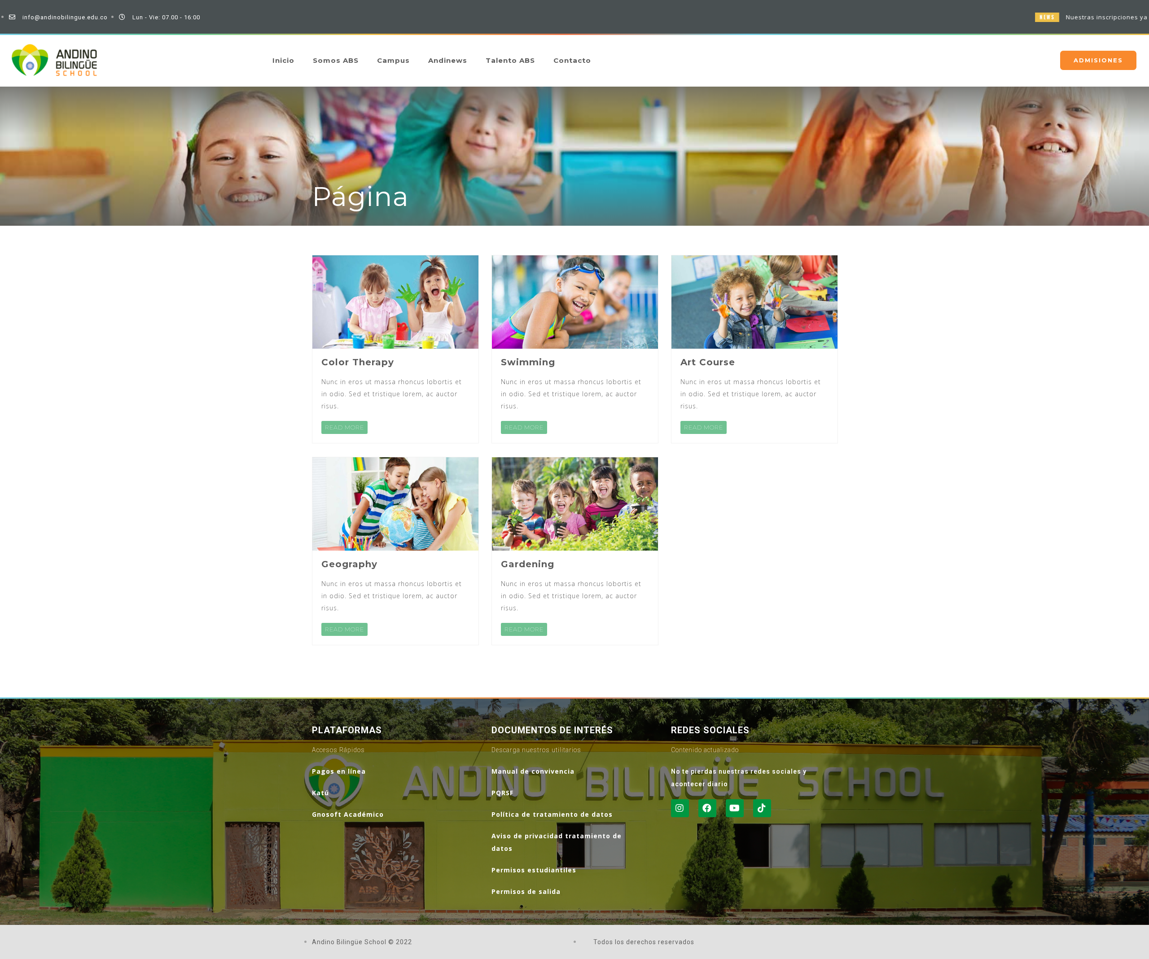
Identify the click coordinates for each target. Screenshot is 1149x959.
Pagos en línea (339, 771)
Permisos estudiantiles (533, 870)
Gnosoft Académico (348, 814)
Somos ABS (336, 60)
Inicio (283, 60)
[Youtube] (735, 808)
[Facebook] (707, 808)
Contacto (572, 60)
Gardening (527, 564)
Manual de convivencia (532, 771)
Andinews (447, 60)
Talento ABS (510, 60)
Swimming (528, 362)
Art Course (707, 362)
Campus (393, 60)
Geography (349, 564)
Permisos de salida (526, 891)
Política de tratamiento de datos (552, 814)
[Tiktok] (762, 808)
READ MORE (344, 427)
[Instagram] (680, 808)
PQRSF (502, 792)
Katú (320, 792)
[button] (1098, 60)
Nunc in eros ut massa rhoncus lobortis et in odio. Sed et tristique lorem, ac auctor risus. (391, 393)
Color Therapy (357, 362)
